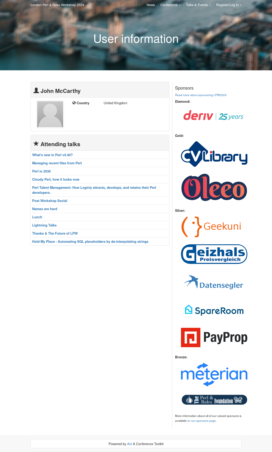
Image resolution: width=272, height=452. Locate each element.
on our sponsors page (201, 420)
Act (129, 443)
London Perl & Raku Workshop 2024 (57, 4)
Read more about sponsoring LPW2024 (200, 95)
